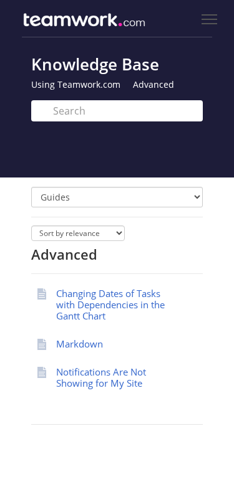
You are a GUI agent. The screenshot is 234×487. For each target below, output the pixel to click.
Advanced (153, 84)
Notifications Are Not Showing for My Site (101, 377)
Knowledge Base (95, 64)
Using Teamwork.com (75, 84)
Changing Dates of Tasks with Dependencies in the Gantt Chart (110, 304)
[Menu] (209, 20)
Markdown (79, 344)
